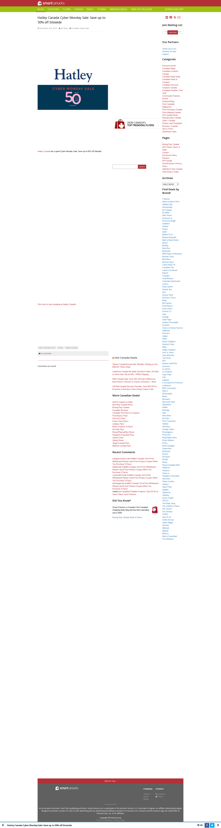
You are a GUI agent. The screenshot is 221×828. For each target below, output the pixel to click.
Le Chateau (167, 372)
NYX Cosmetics (169, 421)
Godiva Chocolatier (170, 322)
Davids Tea (167, 289)
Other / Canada (168, 120)
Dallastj (115, 467)
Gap (164, 314)
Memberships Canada (171, 118)
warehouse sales (169, 131)
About (145, 796)
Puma (164, 443)
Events (165, 98)
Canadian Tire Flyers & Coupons (126, 413)
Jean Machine (168, 355)
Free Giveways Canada (172, 109)
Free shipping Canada (171, 112)
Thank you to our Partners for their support (169, 51)
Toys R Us (166, 517)
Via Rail (165, 525)
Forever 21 (166, 311)
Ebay (164, 300)
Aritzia (165, 229)
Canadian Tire (168, 267)
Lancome (166, 366)
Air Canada (167, 210)
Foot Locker (167, 309)
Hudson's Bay (168, 344)
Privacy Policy (119, 820)
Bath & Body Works (170, 240)
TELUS (165, 500)
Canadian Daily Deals (80, 28)
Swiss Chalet (167, 498)
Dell (163, 292)
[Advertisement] (110, 13)
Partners (165, 158)
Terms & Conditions (104, 820)
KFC (164, 361)
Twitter (160, 796)
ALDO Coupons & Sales (122, 402)
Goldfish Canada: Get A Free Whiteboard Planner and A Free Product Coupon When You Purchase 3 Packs (135, 461)
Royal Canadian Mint (171, 465)
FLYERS (67, 9)
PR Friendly (167, 161)
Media (145, 799)
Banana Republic (169, 237)
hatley (60, 347)
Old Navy (166, 426)
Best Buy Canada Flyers (122, 405)
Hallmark (166, 330)
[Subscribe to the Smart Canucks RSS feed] (175, 17)
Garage (165, 317)
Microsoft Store (168, 402)
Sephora (165, 470)
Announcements (169, 66)
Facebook (160, 794)
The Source (167, 509)
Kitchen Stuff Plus (169, 363)
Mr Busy (64, 28)
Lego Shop (166, 374)
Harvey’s (166, 333)
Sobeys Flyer (118, 437)
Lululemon (166, 385)
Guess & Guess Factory (172, 328)
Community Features (171, 96)
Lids (164, 377)
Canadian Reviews (120, 410)
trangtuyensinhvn (119, 458)
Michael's (166, 399)
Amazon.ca (167, 218)
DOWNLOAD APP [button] (174, 9)
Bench (165, 243)
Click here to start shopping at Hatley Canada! (57, 304)
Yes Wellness (168, 539)
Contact (165, 152)
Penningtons (167, 432)
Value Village (167, 522)
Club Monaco (167, 278)
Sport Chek (167, 487)
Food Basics (167, 306)
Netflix (165, 407)
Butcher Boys (168, 262)
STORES (101, 9)
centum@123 (118, 475)
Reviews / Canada (170, 126)
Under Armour (168, 520)
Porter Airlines (168, 440)
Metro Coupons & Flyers (122, 426)
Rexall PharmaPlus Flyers (123, 432)
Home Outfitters (169, 341)
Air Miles (166, 213)
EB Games (167, 303)
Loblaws (165, 380)
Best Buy (166, 248)
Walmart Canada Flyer (121, 446)
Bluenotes (166, 251)
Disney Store (167, 295)
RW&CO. (166, 468)
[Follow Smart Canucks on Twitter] (167, 17)
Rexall (165, 454)
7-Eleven (166, 199)
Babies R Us (167, 234)
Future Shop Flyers (120, 421)
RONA (165, 459)
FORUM (78, 9)
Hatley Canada (44, 151)
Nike (164, 413)
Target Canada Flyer (120, 443)
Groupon (166, 325)
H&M (164, 339)
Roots (164, 462)
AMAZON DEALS (118, 9)
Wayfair (165, 531)
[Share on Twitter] (212, 825)
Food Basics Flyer (120, 416)
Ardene (165, 226)
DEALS (90, 9)
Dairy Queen (167, 287)
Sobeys (165, 484)
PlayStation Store (169, 437)
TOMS (165, 514)
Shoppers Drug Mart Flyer (123, 435)
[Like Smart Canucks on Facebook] (171, 17)
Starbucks (166, 492)
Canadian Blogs (168, 68)
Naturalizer (166, 404)
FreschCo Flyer (118, 418)
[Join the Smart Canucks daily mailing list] (179, 17)
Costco (165, 284)
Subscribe (173, 32)
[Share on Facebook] (207, 825)
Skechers (166, 479)
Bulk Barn (166, 259)
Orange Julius (168, 429)
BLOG (41, 9)
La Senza (166, 369)
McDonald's (167, 394)
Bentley (165, 245)
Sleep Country (168, 481)
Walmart (165, 528)
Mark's (165, 391)
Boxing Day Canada (120, 407)
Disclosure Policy (169, 155)
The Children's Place (171, 506)
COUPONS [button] (53, 9)
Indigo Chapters (168, 350)
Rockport (166, 457)
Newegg (165, 410)
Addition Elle (167, 204)
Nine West (166, 415)
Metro (164, 396)
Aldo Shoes (167, 215)
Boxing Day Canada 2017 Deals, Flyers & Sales (171, 147)
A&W (164, 232)
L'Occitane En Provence (172, 383)
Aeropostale (167, 207)
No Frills (165, 418)
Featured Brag (168, 101)
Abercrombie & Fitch (170, 202)
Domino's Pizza (168, 298)
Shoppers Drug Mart (170, 476)
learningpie (116, 483)
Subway (165, 495)
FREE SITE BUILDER (141, 9)
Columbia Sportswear (171, 281)
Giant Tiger (166, 319)
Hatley (165, 336)
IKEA (164, 347)
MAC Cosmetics (169, 388)
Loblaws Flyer (118, 424)
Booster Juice (168, 256)
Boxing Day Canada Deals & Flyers (127, 517)
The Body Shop (168, 503)
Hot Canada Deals (126, 357)
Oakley (165, 424)
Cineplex (166, 276)
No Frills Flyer (118, 429)
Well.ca (165, 533)
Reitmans (166, 451)
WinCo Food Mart (169, 536)
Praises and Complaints (172, 123)
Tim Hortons (167, 511)
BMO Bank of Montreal (171, 254)
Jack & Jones (168, 352)
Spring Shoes (118, 440)
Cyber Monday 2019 (47, 347)
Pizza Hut (166, 435)
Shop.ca (165, 473)
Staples (165, 490)
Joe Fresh (166, 358)
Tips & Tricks (167, 129)
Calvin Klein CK (168, 265)
